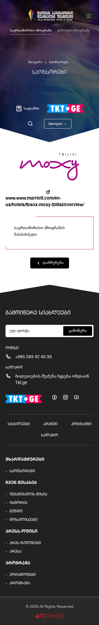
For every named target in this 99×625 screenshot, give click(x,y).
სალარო (49, 435)
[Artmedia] (49, 615)
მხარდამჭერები (25, 459)
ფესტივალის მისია (28, 494)
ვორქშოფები (23, 575)
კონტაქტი (81, 424)
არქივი (50, 424)
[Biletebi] (65, 108)
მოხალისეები (23, 520)
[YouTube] (76, 397)
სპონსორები (59, 62)
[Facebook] (54, 397)
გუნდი (16, 511)
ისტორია (19, 503)
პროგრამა (18, 563)
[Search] (30, 123)
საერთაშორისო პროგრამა (31, 30)
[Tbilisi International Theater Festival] (49, 15)
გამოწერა (78, 331)
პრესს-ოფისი (21, 531)
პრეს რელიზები (25, 543)
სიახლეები (19, 424)
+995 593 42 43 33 (33, 357)
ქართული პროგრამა (73, 30)
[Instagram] (65, 397)
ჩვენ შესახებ (21, 483)
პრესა (15, 551)
